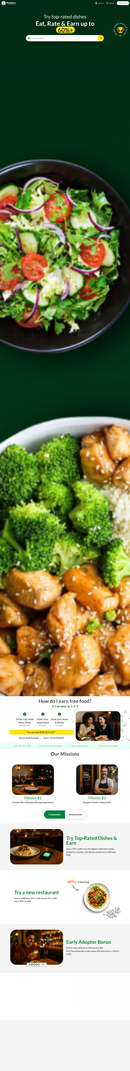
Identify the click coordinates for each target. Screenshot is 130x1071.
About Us (101, 3)
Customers (54, 814)
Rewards (111, 3)
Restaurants (75, 814)
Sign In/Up (123, 3)
